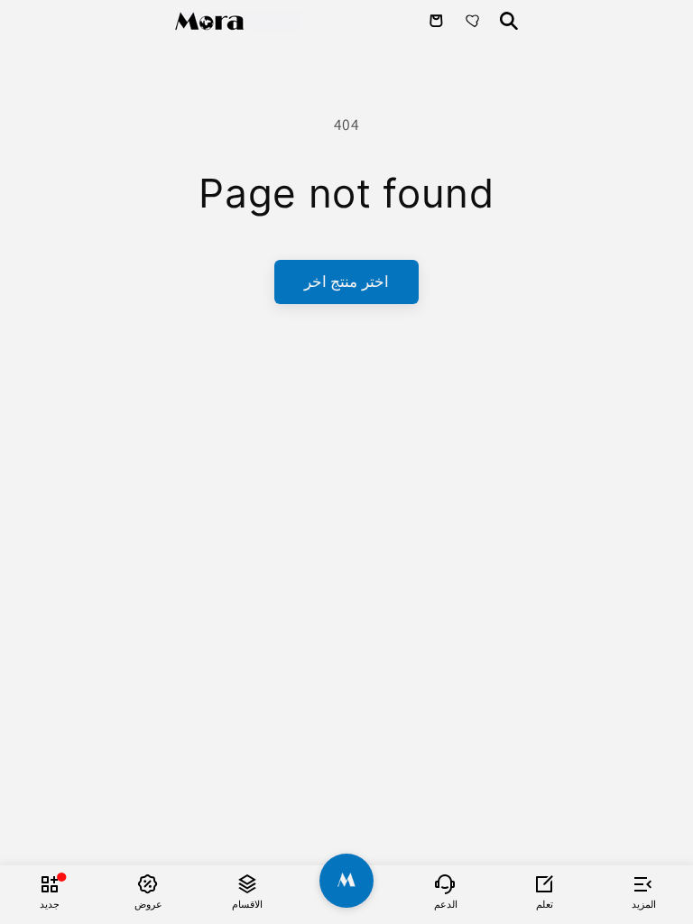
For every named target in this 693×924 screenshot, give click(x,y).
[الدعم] (445, 883)
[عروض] (149, 883)
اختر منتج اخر (346, 281)
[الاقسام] (247, 883)
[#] (346, 881)
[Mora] (238, 21)
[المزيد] (643, 883)
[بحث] (509, 21)
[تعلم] (545, 883)
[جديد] (49, 883)
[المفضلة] (475, 21)
